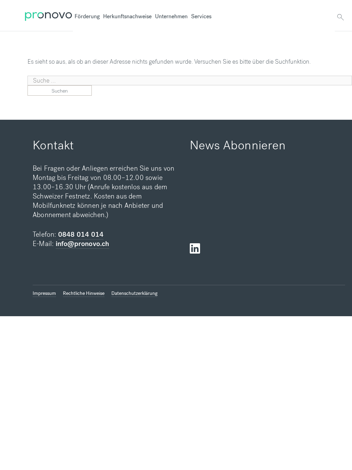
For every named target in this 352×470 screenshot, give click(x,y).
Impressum (44, 293)
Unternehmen (171, 16)
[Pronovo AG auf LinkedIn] (195, 248)
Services (201, 16)
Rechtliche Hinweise (83, 293)
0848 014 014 (80, 234)
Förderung (87, 16)
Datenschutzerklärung (134, 293)
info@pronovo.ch (82, 243)
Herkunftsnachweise (127, 16)
